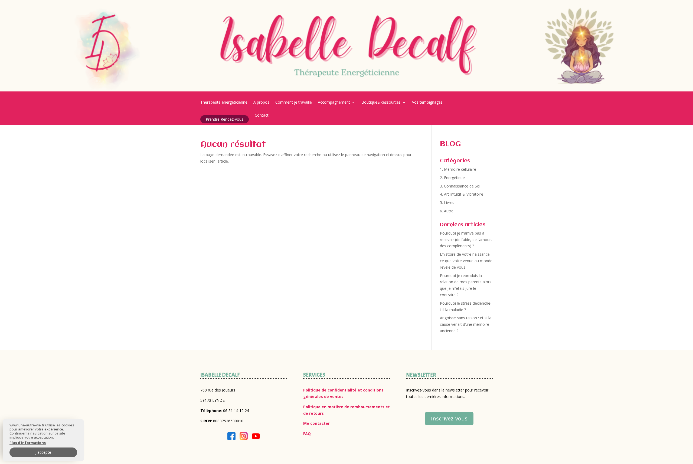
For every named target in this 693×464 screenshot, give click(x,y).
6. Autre (446, 210)
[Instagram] (244, 437)
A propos (261, 102)
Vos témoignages (427, 102)
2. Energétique (452, 177)
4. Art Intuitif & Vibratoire (461, 194)
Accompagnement (334, 102)
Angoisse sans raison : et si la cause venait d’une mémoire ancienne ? (465, 324)
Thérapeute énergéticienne (223, 102)
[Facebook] (231, 437)
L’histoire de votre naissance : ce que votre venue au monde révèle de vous (466, 261)
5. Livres (447, 202)
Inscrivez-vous (449, 418)
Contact (262, 115)
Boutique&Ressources (381, 102)
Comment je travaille (293, 102)
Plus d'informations (27, 443)
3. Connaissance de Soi (460, 186)
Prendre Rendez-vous (224, 119)
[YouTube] (256, 437)
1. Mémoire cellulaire (458, 169)
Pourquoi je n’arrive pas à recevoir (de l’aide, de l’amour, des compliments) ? (466, 240)
